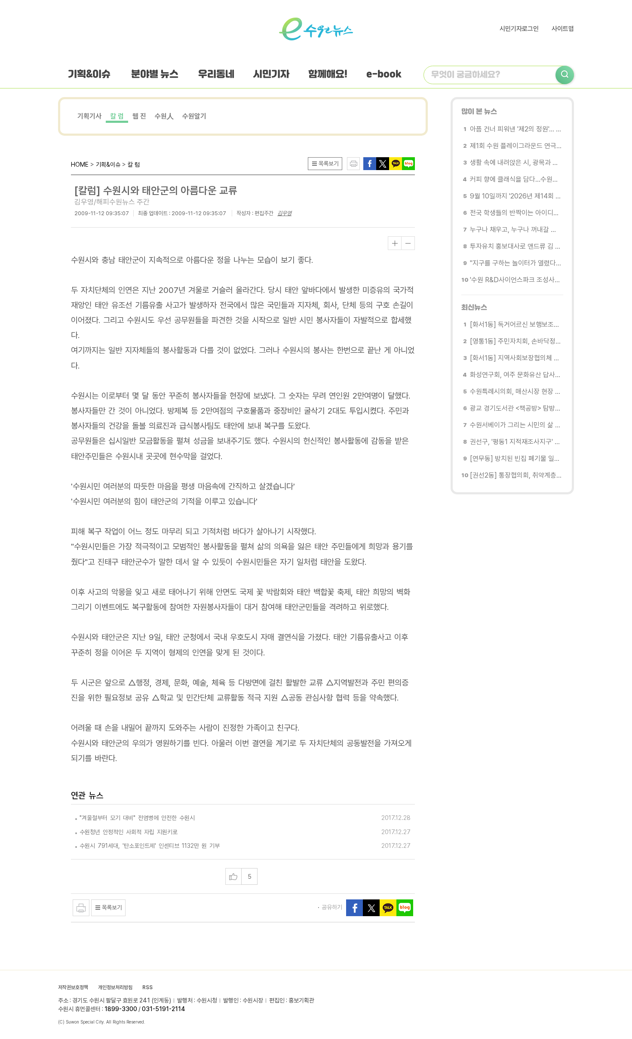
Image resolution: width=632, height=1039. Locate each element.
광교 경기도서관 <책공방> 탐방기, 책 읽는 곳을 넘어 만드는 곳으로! (515, 408)
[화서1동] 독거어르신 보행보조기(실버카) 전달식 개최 (515, 324)
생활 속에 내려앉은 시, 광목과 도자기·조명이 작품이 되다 (515, 162)
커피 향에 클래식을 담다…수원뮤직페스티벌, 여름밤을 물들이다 (515, 179)
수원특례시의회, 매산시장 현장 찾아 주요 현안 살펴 (515, 391)
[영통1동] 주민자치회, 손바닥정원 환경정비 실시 (515, 341)
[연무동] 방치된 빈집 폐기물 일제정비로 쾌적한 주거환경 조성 (515, 458)
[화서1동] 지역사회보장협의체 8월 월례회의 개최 (515, 358)
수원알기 (194, 116)
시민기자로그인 (519, 29)
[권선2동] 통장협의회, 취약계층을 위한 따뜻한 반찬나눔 (515, 475)
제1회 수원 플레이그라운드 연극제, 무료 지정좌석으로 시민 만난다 (515, 146)
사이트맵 (563, 29)
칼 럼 (117, 116)
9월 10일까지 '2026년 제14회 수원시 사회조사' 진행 (515, 196)
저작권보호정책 (73, 987)
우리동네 (216, 75)
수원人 (164, 116)
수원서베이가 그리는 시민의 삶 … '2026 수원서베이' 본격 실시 (515, 425)
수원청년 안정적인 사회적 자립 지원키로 (129, 832)
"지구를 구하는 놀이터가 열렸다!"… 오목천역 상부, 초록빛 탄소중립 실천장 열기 (515, 263)
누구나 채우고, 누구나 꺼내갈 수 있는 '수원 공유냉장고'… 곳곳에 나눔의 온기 (515, 229)
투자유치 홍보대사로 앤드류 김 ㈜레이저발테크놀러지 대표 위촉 (515, 246)
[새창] (382, 163)
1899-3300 (120, 1008)
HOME (80, 164)
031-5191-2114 (163, 1008)
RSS (147, 987)
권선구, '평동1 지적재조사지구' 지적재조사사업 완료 (515, 442)
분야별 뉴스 (154, 75)
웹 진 (139, 116)
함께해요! (327, 75)
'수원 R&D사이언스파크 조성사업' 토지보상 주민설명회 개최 (515, 280)
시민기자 (271, 75)
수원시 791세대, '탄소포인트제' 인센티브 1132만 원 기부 (150, 845)
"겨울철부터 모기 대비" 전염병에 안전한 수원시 (137, 817)
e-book (384, 75)
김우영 (284, 213)
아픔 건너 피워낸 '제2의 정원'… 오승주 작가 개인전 (515, 129)
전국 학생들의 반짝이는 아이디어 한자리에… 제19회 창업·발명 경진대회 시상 (515, 213)
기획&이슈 (89, 75)
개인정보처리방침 (115, 987)
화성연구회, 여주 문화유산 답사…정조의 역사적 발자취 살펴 (515, 375)
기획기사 (89, 116)
